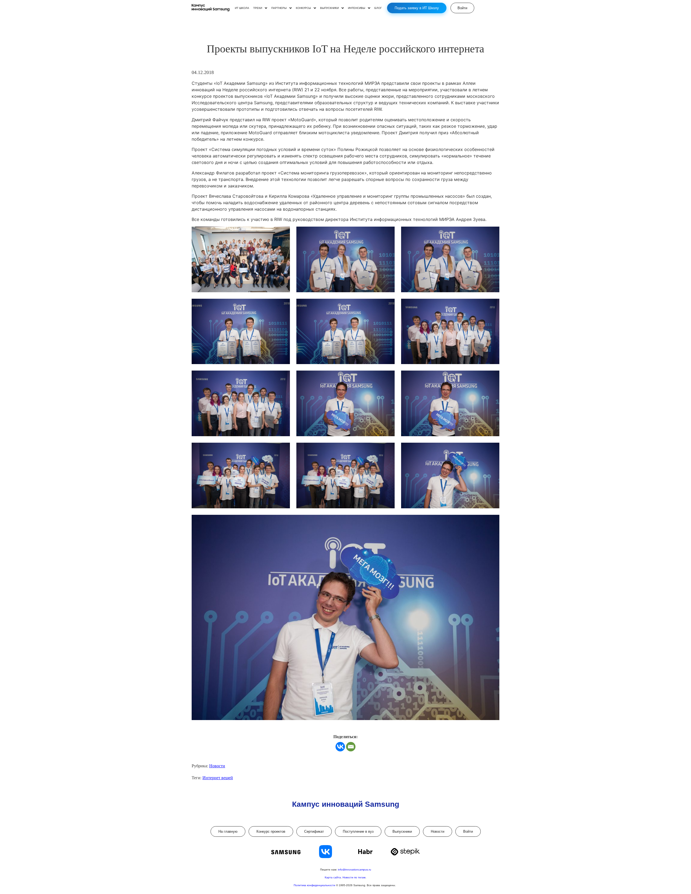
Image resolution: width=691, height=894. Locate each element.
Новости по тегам (354, 877)
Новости (217, 766)
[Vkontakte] (340, 746)
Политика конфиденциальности (315, 885)
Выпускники (402, 831)
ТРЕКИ (257, 8)
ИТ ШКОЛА (242, 8)
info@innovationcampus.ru (354, 869)
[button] (260, 8)
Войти (468, 831)
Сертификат (314, 831)
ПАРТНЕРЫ (279, 8)
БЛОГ (378, 8)
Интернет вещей (217, 777)
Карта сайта (333, 877)
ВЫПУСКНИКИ (329, 8)
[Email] (350, 746)
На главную (228, 831)
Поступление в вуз (358, 831)
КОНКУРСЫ (303, 8)
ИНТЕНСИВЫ (356, 8)
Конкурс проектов (270, 831)
